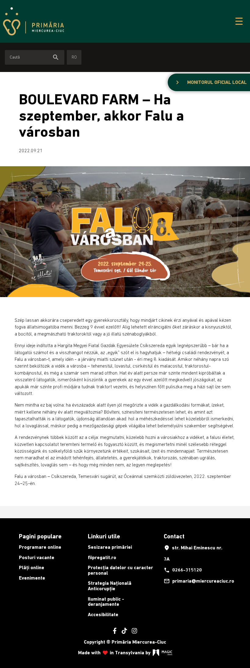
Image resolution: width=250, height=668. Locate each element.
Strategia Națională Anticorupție (109, 585)
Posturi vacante (36, 557)
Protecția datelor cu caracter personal (120, 570)
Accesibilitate (103, 614)
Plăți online (31, 567)
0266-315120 (183, 570)
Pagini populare (40, 536)
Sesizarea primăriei (110, 547)
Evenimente (32, 578)
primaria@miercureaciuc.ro (196, 581)
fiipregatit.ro (102, 557)
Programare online (40, 547)
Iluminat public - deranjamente (106, 601)
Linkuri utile (104, 536)
